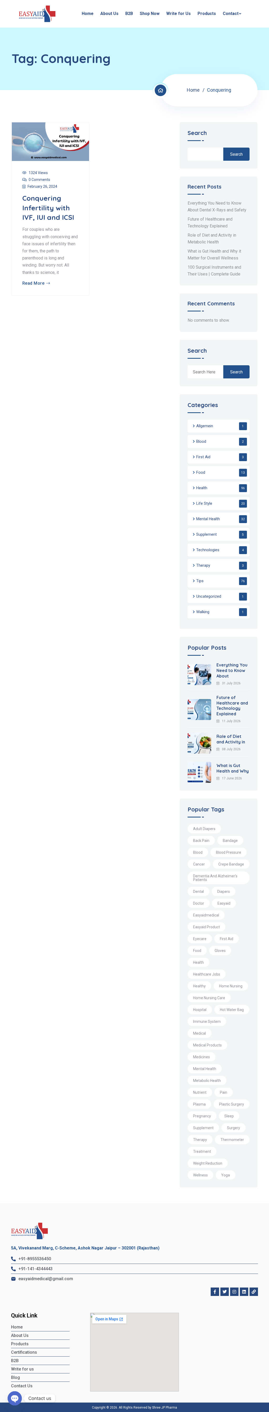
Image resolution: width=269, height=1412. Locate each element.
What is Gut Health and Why (232, 768)
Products (207, 13)
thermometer (232, 1140)
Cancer (199, 864)
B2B (129, 13)
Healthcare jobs (206, 974)
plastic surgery (231, 1104)
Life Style (204, 503)
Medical (199, 1033)
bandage (230, 840)
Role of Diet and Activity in (230, 739)
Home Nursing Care (209, 998)
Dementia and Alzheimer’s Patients (215, 878)
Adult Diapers (204, 829)
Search (197, 133)
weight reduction (207, 1163)
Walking (202, 611)
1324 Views (38, 173)
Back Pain (201, 840)
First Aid (203, 457)
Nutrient (199, 1092)
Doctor (198, 903)
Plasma (199, 1104)
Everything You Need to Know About (231, 670)
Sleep (229, 1116)
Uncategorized (208, 596)
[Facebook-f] (215, 1292)
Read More (33, 283)
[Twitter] (224, 1292)
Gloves (220, 951)
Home (88, 13)
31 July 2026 (231, 683)
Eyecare (199, 939)
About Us (109, 13)
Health (201, 488)
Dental (198, 891)
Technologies (207, 550)
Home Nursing (230, 986)
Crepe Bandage (231, 864)
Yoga (225, 1175)
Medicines (201, 1057)
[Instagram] (234, 1292)
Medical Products (207, 1045)
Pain (223, 1092)
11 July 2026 (231, 721)
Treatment (202, 1151)
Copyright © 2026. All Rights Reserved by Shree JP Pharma (134, 1407)
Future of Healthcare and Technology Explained (232, 705)
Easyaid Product (206, 927)
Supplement (206, 534)
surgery (233, 1128)
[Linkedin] (244, 1292)
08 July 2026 (231, 749)
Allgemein (204, 426)
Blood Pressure (228, 852)
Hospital (199, 1010)
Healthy (199, 986)
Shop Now (149, 13)
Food (200, 472)
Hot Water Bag (232, 1010)
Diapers (223, 891)
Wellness (200, 1175)
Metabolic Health (207, 1080)
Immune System (207, 1021)
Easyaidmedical (206, 915)
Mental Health (208, 519)
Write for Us (178, 13)
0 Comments (39, 180)
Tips (200, 581)
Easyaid (224, 903)
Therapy (203, 565)
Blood (201, 441)
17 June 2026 (232, 778)
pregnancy (202, 1116)
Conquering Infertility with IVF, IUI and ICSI (48, 208)
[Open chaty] (15, 1398)
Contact (231, 13)
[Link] (254, 1292)
